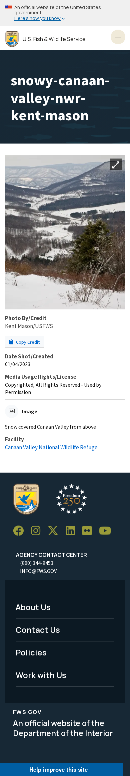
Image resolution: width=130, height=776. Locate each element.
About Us (33, 606)
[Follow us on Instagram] (38, 531)
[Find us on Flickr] (89, 531)
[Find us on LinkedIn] (73, 531)
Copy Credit (27, 342)
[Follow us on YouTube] (107, 531)
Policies (31, 652)
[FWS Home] (12, 39)
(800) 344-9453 (36, 563)
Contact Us (38, 629)
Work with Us (41, 674)
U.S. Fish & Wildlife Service (54, 39)
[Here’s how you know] (65, 13)
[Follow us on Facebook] (20, 531)
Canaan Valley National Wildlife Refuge (51, 447)
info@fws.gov (38, 571)
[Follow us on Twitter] (55, 531)
